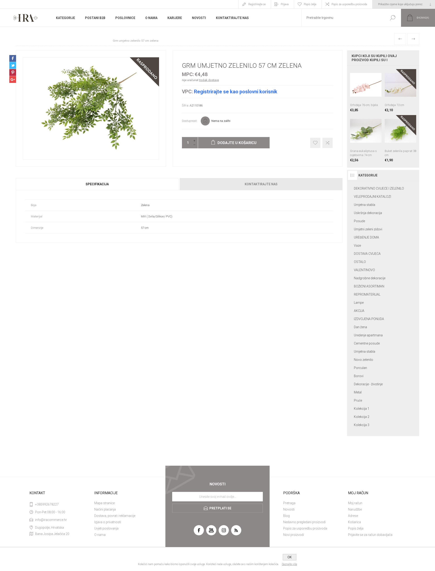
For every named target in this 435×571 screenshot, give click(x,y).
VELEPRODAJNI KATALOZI (372, 196)
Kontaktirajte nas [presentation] (261, 184)
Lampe (359, 302)
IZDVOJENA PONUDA (369, 319)
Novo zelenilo (363, 359)
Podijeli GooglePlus (12, 79)
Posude (359, 221)
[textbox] (343, 18)
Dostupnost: (189, 121)
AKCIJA (359, 311)
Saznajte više (289, 564)
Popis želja (355, 528)
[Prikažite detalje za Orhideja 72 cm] (400, 90)
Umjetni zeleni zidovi (368, 229)
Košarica (354, 522)
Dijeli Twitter (12, 65)
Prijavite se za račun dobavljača (370, 535)
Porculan (360, 368)
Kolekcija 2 (361, 417)
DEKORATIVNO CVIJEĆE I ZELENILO (379, 188)
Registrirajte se (257, 4)
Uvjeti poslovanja (106, 528)
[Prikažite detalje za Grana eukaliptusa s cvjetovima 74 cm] (366, 138)
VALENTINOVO (364, 270)
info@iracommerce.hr (51, 520)
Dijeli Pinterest (12, 72)
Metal (358, 392)
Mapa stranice (104, 503)
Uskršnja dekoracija (368, 213)
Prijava (285, 4)
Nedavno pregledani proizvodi (304, 522)
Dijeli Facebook (12, 58)
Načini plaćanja (105, 509)
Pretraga (289, 503)
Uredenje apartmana (368, 335)
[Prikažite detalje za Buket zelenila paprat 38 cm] (400, 138)
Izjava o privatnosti (107, 522)
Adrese (353, 516)
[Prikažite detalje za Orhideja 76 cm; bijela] (366, 90)
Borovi (358, 376)
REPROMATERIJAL (367, 294)
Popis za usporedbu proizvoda (349, 4)
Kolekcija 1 (361, 408)
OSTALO (360, 262)
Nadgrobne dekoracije (369, 278)
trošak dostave (209, 80)
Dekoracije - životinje (368, 384)
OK (290, 557)
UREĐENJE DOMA (366, 237)
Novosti (289, 509)
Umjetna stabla (364, 205)
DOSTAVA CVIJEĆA (367, 253)
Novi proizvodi (293, 535)
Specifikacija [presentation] (97, 184)
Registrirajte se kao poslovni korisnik (235, 91)
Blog (286, 516)
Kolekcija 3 (361, 425)
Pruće (358, 400)
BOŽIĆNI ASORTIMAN (369, 286)
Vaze (357, 245)
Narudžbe (355, 509)
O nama (100, 535)
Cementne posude (367, 343)
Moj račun (355, 503)
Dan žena (360, 327)
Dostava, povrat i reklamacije (114, 516)
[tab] (97, 184)
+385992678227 (47, 504)
